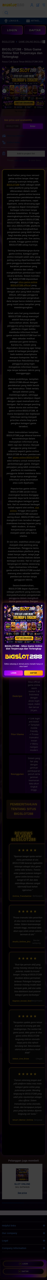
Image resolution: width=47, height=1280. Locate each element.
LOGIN (13, 673)
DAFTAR (33, 673)
